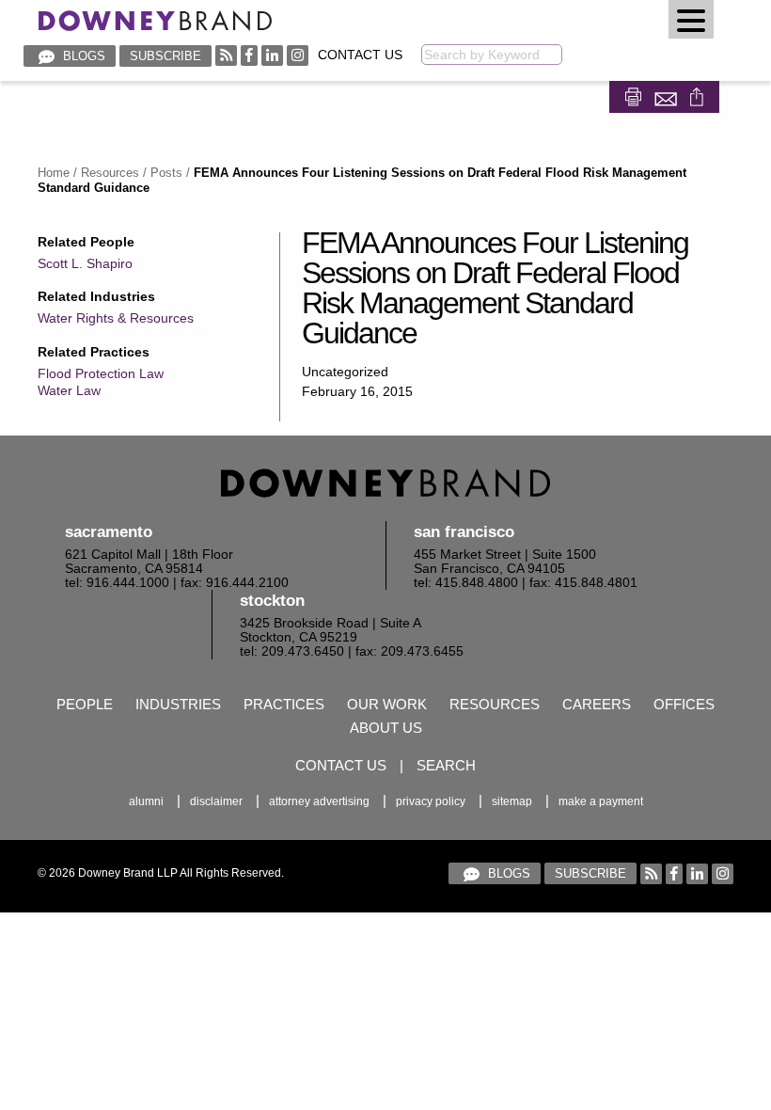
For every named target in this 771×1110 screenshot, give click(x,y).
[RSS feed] (226, 55)
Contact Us (360, 55)
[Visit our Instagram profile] (297, 55)
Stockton (272, 601)
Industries (178, 704)
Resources (110, 173)
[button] (691, 19)
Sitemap (512, 801)
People (84, 704)
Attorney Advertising (319, 801)
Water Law (69, 390)
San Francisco (464, 532)
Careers (596, 704)
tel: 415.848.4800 (466, 583)
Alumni (146, 801)
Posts (166, 173)
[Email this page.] (667, 95)
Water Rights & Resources (116, 317)
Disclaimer (216, 801)
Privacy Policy (430, 801)
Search (446, 765)
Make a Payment (601, 801)
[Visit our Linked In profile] (272, 55)
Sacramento (108, 532)
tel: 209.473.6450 (292, 651)
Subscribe (165, 56)
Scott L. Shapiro (85, 263)
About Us (386, 728)
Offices (684, 704)
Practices (284, 704)
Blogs (82, 56)
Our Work (387, 704)
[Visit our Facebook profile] (249, 55)
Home (54, 173)
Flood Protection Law (101, 373)
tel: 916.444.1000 (117, 583)
